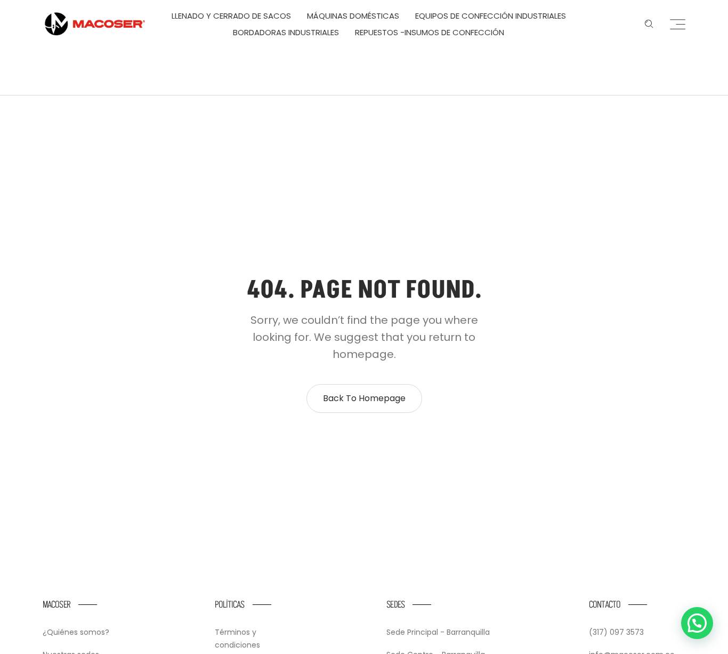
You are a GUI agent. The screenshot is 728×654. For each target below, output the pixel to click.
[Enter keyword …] (649, 24)
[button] (697, 623)
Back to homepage (364, 398)
